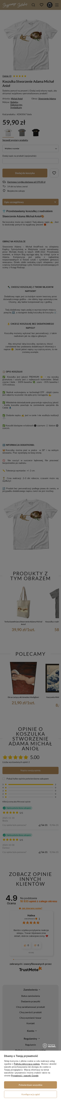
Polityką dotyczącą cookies (27, 1064)
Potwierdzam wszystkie (30, 1085)
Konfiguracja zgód (30, 1094)
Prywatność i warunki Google (24, 1075)
